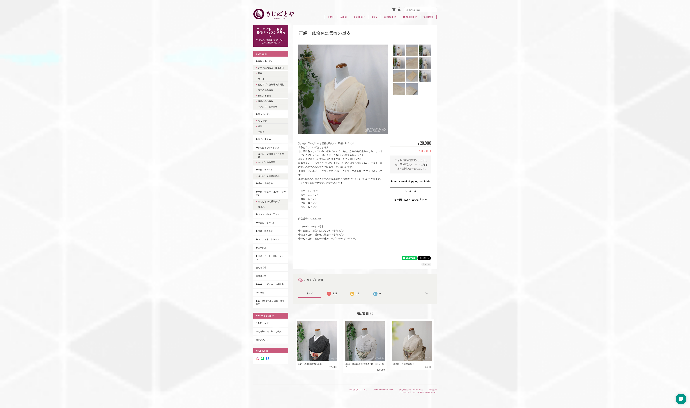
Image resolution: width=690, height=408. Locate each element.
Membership (410, 16)
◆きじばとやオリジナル (267, 147)
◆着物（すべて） (264, 61)
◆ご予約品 (261, 248)
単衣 (260, 73)
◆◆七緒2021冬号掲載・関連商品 (270, 302)
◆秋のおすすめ (263, 139)
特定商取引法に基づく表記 (269, 331)
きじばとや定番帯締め (269, 176)
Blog (374, 16)
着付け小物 (261, 276)
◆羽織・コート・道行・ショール (271, 257)
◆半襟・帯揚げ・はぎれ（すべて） (271, 193)
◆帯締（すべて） (264, 169)
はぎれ (261, 207)
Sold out (410, 191)
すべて (309, 293)
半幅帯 (261, 132)
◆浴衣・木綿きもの (265, 183)
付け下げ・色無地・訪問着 (271, 84)
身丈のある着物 (265, 90)
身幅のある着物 (265, 101)
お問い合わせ (262, 340)
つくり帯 (260, 292)
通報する (426, 264)
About (344, 16)
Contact (428, 16)
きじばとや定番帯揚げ (269, 201)
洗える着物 (261, 267)
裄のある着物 (264, 95)
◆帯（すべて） (263, 114)
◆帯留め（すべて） (265, 222)
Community (390, 16)
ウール (261, 79)
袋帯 (260, 126)
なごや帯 (262, 120)
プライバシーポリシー (383, 389)
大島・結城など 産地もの (271, 67)
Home (331, 16)
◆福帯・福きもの (264, 231)
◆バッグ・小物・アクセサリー (271, 214)
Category (359, 16)
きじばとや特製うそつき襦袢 (271, 155)
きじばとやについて (358, 389)
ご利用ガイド (262, 323)
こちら (424, 164)
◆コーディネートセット (267, 239)
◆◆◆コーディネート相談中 (270, 284)
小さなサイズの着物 (267, 107)
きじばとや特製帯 (266, 162)
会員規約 (433, 389)
